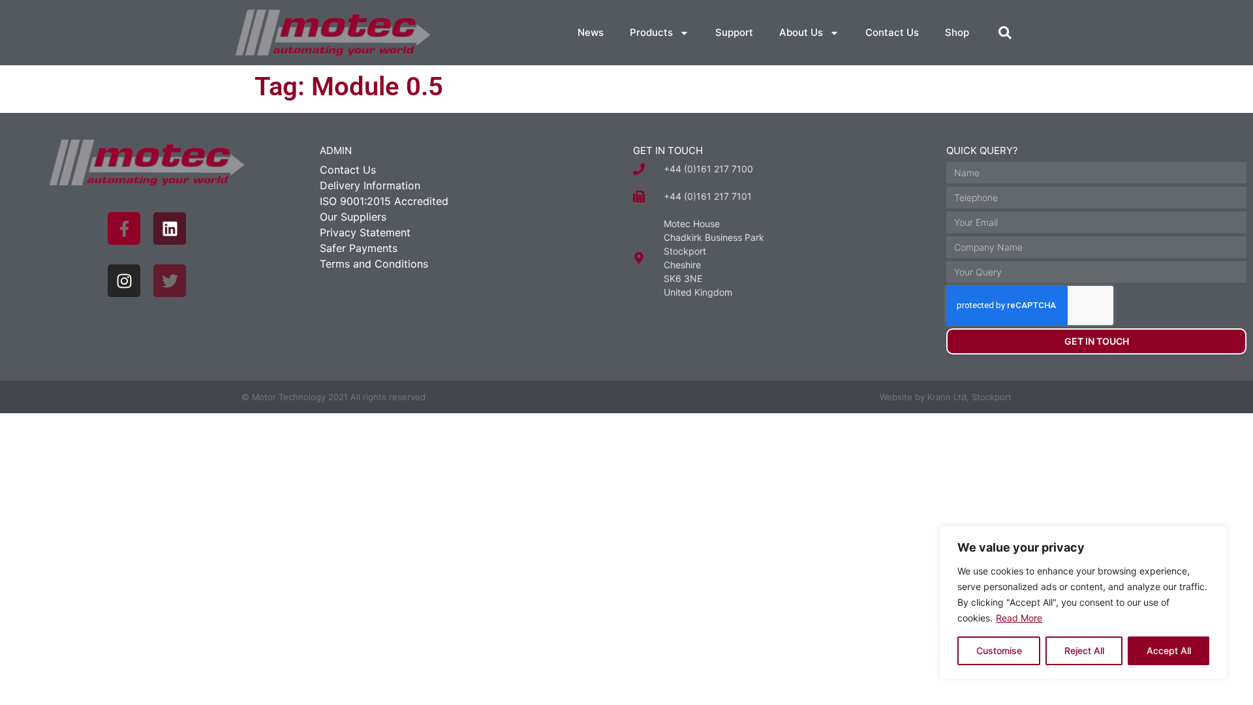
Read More (1019, 617)
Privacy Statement (365, 232)
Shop (957, 32)
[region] (1083, 602)
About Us (801, 32)
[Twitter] (169, 280)
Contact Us (892, 32)
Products (651, 32)
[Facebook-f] (124, 228)
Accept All (1169, 650)
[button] (1005, 33)
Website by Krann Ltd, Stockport (946, 397)
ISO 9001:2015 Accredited (384, 201)
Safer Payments (358, 248)
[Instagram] (124, 280)
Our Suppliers (353, 216)
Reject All (1084, 650)
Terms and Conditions (374, 263)
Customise (999, 650)
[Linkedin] (169, 228)
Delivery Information (370, 185)
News (591, 32)
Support (734, 32)
